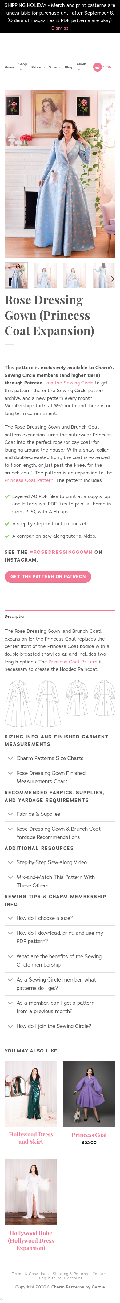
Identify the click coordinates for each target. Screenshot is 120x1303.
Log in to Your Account (60, 1278)
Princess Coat (89, 1135)
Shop (22, 64)
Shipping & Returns (70, 1273)
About (82, 64)
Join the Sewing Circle (69, 382)
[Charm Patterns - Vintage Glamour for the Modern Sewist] (106, 67)
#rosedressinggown (61, 552)
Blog (68, 67)
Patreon (38, 67)
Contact (100, 1273)
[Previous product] (21, 354)
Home (9, 67)
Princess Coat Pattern (29, 480)
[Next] (105, 174)
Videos (54, 67)
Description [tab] (15, 616)
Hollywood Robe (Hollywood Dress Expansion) (31, 1240)
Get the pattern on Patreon (48, 577)
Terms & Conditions (30, 1273)
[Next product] (9, 354)
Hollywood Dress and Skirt (31, 1137)
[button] (97, 67)
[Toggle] (10, 758)
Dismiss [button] (60, 28)
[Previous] (14, 174)
